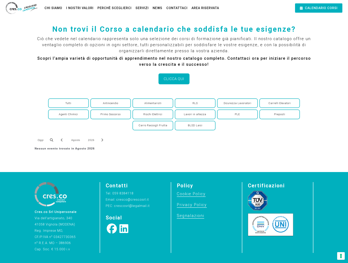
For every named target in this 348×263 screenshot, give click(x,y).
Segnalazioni (190, 215)
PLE (237, 114)
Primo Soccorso (110, 114)
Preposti (279, 114)
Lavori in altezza (195, 114)
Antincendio (110, 103)
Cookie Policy (191, 193)
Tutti (68, 103)
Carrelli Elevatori (279, 103)
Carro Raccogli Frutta (153, 125)
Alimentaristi (153, 103)
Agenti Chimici (68, 114)
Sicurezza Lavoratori (237, 103)
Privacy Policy (192, 204)
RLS (195, 103)
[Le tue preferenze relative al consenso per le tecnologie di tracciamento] (341, 256)
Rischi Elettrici (152, 114)
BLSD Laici (195, 125)
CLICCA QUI (174, 79)
